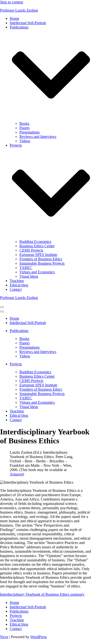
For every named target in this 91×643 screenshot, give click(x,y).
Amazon (16, 474)
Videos (24, 141)
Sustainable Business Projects (42, 263)
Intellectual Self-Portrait (28, 23)
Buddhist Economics (35, 242)
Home (14, 18)
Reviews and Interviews (37, 136)
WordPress (38, 637)
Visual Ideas (28, 276)
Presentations (29, 132)
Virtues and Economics (37, 272)
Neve (4, 637)
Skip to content (11, 2)
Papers (24, 128)
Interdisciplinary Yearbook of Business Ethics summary (42, 594)
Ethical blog (19, 285)
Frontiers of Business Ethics (40, 259)
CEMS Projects (31, 250)
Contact (16, 289)
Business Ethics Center (37, 246)
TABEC (25, 268)
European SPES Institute (38, 255)
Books (24, 123)
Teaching (17, 281)
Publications (19, 611)
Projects (16, 616)
